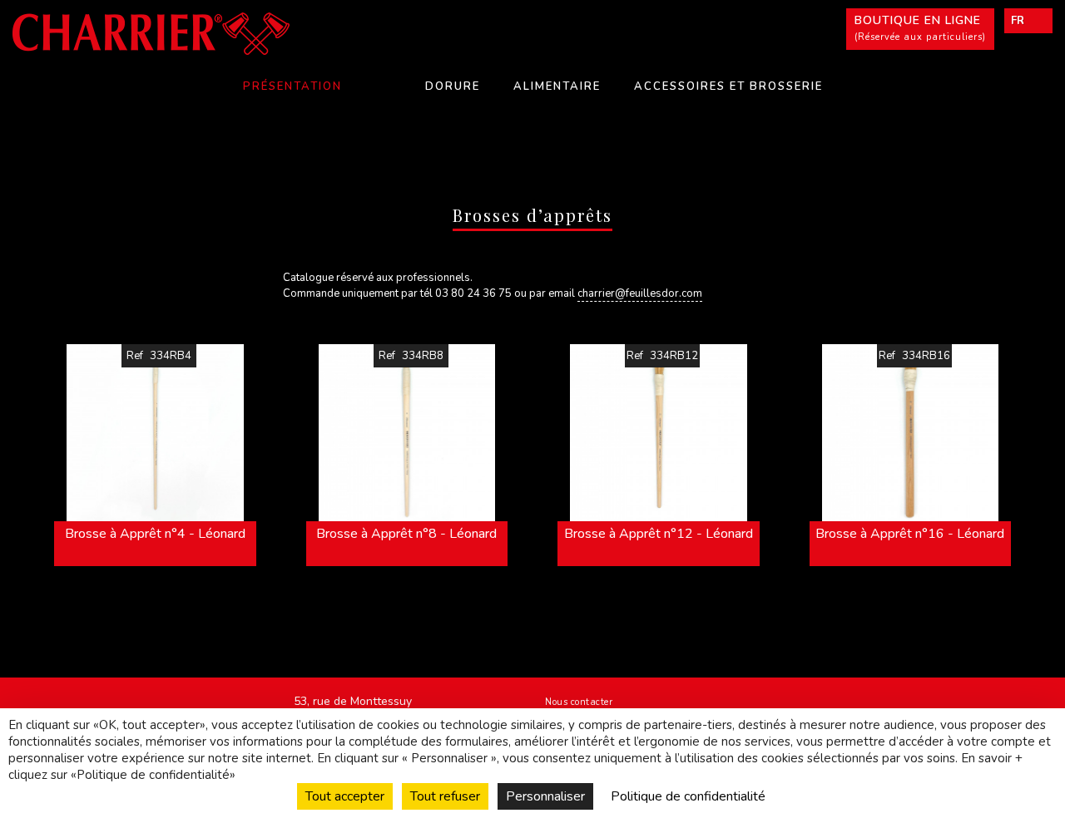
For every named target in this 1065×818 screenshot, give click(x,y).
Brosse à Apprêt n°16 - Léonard (909, 534)
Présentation (292, 86)
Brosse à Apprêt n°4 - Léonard (155, 534)
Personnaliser (545, 796)
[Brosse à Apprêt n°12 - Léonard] (658, 432)
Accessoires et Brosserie (728, 86)
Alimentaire (557, 86)
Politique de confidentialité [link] (688, 796)
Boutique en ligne (920, 27)
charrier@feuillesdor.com (639, 293)
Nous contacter (578, 702)
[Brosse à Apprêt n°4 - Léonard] (155, 432)
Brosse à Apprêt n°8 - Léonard (406, 534)
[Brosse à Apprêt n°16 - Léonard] (910, 432)
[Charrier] (177, 33)
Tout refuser (445, 796)
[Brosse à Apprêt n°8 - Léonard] (407, 432)
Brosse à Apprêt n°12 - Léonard (658, 534)
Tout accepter (344, 796)
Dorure (452, 86)
